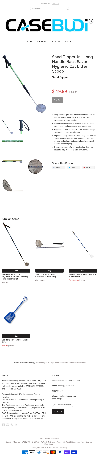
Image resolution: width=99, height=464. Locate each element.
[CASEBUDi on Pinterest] (11, 424)
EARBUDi (35, 442)
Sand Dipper (60, 77)
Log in (41, 438)
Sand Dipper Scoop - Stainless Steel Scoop (45, 275)
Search (8, 442)
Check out (55, 3)
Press (59, 442)
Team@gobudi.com (66, 385)
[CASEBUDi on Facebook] (3, 424)
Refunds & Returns (48, 442)
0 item (45, 3)
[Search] (67, 8)
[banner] (49, 25)
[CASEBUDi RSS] (16, 424)
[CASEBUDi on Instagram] (7, 424)
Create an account (52, 438)
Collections (23, 363)
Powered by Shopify (60, 448)
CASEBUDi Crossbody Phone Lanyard (77, 442)
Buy (16, 270)
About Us (56, 41)
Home (29, 41)
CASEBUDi (26, 442)
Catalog (41, 41)
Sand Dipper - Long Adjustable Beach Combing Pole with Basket (15, 276)
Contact (69, 41)
